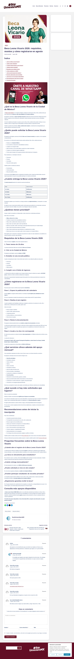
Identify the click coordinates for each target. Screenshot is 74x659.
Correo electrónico (24, 627)
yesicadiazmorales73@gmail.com (17, 586)
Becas (6, 45)
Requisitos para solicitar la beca (13, 69)
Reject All (60, 654)
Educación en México (16, 511)
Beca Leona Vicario (10, 112)
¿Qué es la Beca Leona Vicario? (13, 61)
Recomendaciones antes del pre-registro (15, 78)
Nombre (6, 627)
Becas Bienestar (25, 435)
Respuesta (44, 543)
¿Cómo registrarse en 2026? (12, 71)
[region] (60, 650)
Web (35, 627)
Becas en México (8, 511)
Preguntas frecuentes (11, 80)
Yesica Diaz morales (14, 565)
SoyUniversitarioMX (18, 517)
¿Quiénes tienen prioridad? (12, 67)
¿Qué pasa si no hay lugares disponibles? (15, 76)
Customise (53, 654)
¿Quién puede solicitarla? (12, 63)
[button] (16, 519)
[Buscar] (19, 648)
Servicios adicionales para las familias (14, 74)
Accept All (67, 654)
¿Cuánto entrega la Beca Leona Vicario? (15, 65)
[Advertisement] (61, 23)
